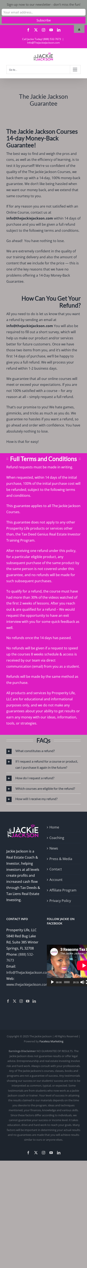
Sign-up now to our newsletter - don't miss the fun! (43, 4)
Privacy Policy (60, 900)
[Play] (52, 982)
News (53, 848)
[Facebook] (8, 1001)
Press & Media (60, 858)
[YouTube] (27, 1001)
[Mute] (82, 982)
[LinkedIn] (34, 1001)
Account (56, 879)
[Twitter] (14, 1001)
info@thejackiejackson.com (29, 218)
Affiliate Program (62, 890)
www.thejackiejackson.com (27, 984)
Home (54, 827)
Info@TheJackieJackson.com (43, 42)
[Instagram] (21, 1001)
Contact (55, 869)
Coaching (56, 837)
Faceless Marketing (51, 1041)
